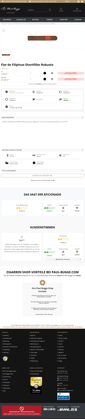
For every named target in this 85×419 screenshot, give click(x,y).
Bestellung (6, 341)
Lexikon (77, 20)
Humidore (33, 355)
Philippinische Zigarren (16, 93)
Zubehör (64, 20)
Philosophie (6, 382)
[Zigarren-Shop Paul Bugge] (10, 10)
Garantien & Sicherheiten (10, 347)
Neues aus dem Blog (36, 371)
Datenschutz (6, 388)
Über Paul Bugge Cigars (9, 371)
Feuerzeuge (34, 352)
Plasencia (61, 349)
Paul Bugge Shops (8, 374)
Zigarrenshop (62, 325)
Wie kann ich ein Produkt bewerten (42, 180)
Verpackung (6, 349)
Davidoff (60, 341)
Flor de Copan (62, 355)
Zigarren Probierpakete (37, 349)
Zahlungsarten (7, 344)
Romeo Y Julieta (62, 338)
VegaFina (61, 352)
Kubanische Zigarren (36, 338)
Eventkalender (35, 374)
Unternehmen (7, 377)
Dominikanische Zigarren (38, 341)
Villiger (60, 361)
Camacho (61, 347)
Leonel (60, 344)
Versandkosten (7, 338)
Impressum (6, 385)
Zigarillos (21, 20)
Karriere (5, 379)
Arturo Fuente (62, 358)
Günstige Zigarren (36, 347)
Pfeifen (35, 20)
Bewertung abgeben (41, 175)
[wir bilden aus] (63, 395)
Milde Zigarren (35, 344)
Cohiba (60, 335)
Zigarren (7, 20)
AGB (4, 391)
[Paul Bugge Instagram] (82, 1)
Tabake (49, 20)
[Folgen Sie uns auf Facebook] (79, 1)
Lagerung (5, 352)
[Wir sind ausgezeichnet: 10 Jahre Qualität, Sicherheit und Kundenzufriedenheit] (36, 386)
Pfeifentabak (34, 361)
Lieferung (5, 335)
